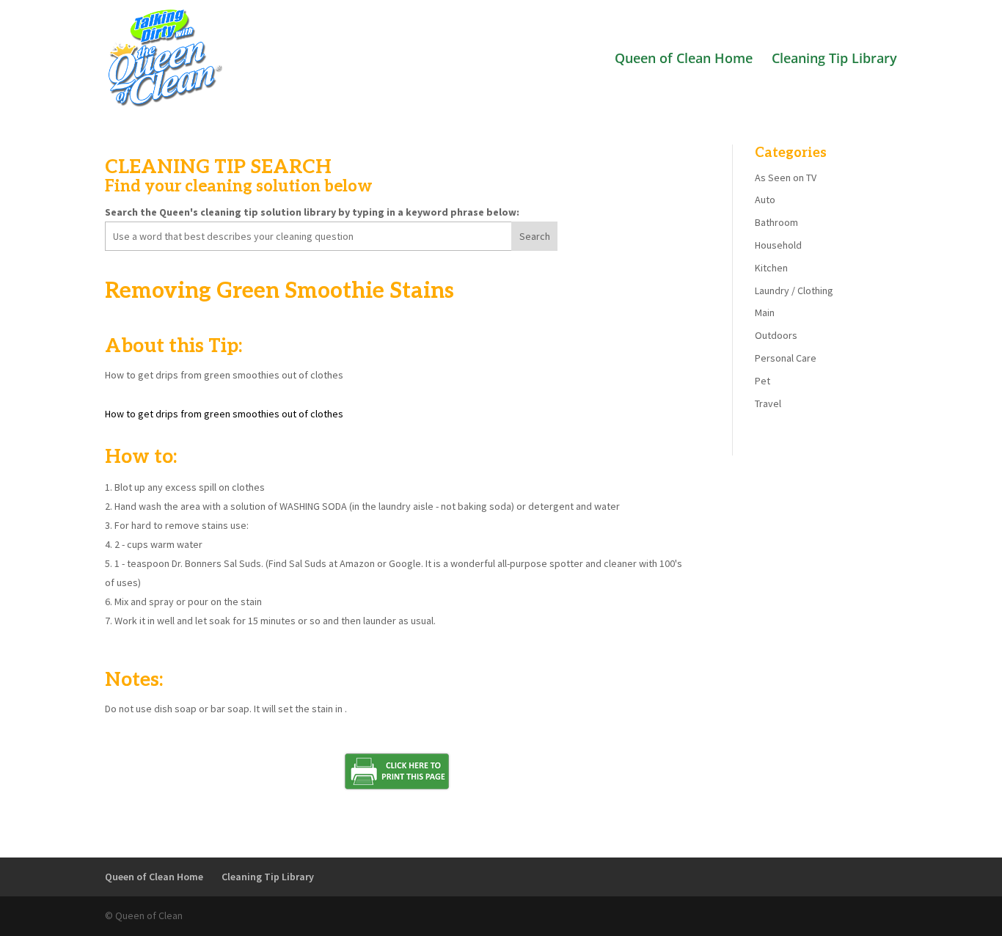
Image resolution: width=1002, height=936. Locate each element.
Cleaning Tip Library (834, 60)
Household (778, 245)
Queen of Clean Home (684, 60)
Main (765, 312)
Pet (762, 380)
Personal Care (785, 358)
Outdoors (776, 335)
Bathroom (776, 222)
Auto (765, 199)
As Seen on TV (785, 177)
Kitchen (771, 267)
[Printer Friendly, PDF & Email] (397, 788)
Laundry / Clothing (794, 290)
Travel (768, 403)
